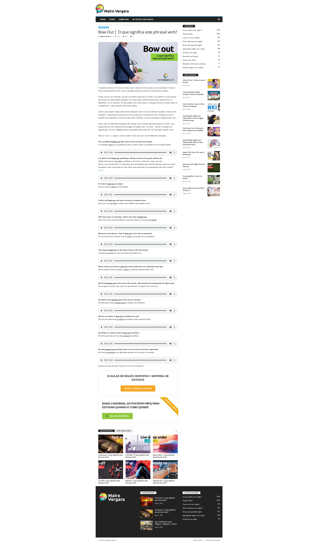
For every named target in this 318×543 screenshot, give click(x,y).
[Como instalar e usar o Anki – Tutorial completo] (214, 107)
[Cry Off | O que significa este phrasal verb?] (110, 469)
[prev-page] (173, 431)
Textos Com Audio (189, 60)
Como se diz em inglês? (191, 38)
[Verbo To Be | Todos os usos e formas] (214, 83)
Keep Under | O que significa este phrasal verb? (164, 456)
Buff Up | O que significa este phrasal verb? (137, 482)
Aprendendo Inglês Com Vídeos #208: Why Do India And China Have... (193, 142)
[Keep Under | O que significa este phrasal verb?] (165, 444)
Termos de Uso (198, 540)
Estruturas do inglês (190, 53)
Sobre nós (124, 19)
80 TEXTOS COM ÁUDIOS (142, 19)
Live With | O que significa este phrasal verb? (137, 456)
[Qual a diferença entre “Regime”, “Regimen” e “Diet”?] (146, 525)
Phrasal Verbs (108, 25)
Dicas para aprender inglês (192, 45)
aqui (100, 170)
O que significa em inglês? (192, 30)
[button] (218, 19)
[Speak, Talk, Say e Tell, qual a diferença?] (214, 155)
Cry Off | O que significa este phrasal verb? (109, 482)
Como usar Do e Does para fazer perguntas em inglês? (193, 129)
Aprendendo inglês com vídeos (194, 49)
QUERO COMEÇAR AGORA (138, 388)
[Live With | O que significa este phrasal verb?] (138, 444)
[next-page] (176, 431)
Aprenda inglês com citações (193, 68)
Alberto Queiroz (105, 36)
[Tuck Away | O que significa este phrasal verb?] (110, 444)
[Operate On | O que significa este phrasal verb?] (165, 469)
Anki (111, 136)
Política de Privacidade (213, 540)
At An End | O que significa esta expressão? (165, 499)
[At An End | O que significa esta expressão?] (146, 501)
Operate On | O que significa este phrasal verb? (164, 482)
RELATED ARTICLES (106, 431)
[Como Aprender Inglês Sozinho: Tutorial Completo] (214, 95)
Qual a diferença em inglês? (193, 41)
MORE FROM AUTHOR (123, 431)
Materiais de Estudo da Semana (194, 64)
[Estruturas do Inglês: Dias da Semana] (214, 167)
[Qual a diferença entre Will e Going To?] (214, 191)
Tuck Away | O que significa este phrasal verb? (110, 456)
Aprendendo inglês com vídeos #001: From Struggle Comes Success (193, 118)
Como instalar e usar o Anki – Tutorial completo (194, 105)
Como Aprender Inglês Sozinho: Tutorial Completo (193, 93)
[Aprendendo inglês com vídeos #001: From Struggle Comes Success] (214, 119)
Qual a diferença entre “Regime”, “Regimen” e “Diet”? (166, 523)
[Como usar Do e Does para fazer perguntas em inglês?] (214, 131)
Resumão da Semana (190, 56)
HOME (102, 19)
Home (100, 25)
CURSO (112, 19)
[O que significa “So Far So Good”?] (214, 179)
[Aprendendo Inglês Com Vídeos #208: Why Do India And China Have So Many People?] (214, 143)
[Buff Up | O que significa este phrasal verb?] (138, 469)
